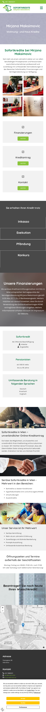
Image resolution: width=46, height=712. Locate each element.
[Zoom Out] (2, 610)
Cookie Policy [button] (30, 690)
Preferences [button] (37, 692)
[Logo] (16, 8)
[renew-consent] (2, 709)
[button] (38, 8)
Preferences (23, 707)
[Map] (23, 627)
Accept (23, 698)
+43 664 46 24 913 (9, 675)
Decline (23, 703)
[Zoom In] (2, 607)
